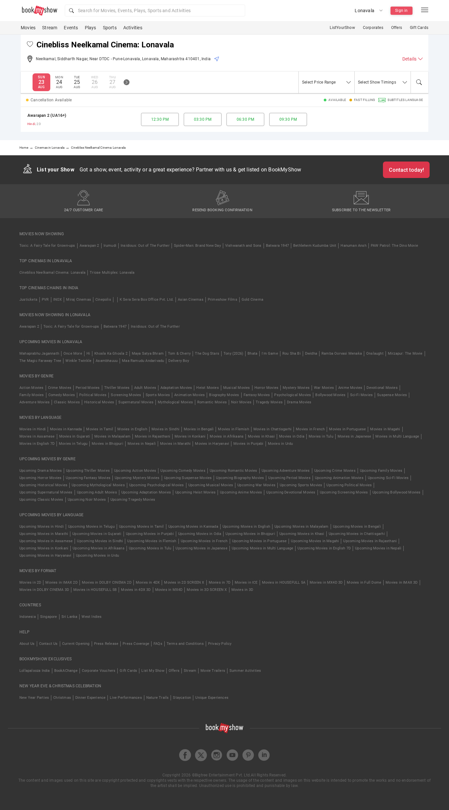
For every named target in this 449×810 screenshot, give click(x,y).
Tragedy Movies (269, 402)
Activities (132, 27)
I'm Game (270, 353)
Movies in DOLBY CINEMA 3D (44, 590)
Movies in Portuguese (347, 429)
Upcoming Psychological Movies (156, 485)
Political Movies (92, 395)
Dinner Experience (90, 698)
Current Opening (76, 644)
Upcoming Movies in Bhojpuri (250, 534)
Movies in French (310, 429)
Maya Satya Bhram (148, 353)
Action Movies (31, 388)
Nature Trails (157, 698)
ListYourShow (342, 27)
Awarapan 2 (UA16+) (46, 115)
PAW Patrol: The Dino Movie (394, 245)
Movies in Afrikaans (227, 436)
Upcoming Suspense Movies (188, 478)
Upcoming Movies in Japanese (201, 548)
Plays (90, 27)
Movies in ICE (246, 582)
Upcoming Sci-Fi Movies (388, 478)
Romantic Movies (212, 402)
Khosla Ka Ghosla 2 (111, 353)
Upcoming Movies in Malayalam (301, 526)
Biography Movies (224, 395)
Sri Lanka (69, 617)
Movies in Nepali (142, 444)
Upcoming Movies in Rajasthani (370, 541)
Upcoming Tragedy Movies (132, 499)
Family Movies (31, 395)
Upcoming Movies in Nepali (378, 548)
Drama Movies (299, 402)
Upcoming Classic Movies (41, 499)
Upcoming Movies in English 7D (324, 548)
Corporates (373, 27)
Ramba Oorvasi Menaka (341, 353)
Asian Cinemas (190, 299)
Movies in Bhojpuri (107, 444)
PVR (45, 299)
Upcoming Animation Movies (339, 478)
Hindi (31, 124)
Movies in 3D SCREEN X (207, 590)
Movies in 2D (30, 582)
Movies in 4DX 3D (136, 590)
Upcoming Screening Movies (344, 492)
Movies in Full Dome (364, 582)
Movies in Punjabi (248, 444)
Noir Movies (241, 402)
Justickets (28, 299)
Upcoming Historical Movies (43, 485)
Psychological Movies (292, 395)
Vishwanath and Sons (243, 245)
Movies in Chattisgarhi (272, 429)
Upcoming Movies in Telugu (91, 526)
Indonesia (27, 617)
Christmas (62, 698)
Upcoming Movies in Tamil (141, 526)
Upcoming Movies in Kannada (193, 526)
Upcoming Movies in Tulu (150, 548)
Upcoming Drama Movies (40, 470)
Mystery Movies (296, 388)
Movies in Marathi (175, 444)
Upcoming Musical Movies (210, 485)
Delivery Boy (178, 361)
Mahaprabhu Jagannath (39, 353)
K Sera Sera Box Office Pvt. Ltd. (147, 299)
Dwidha (311, 353)
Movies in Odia (291, 436)
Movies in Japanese (354, 436)
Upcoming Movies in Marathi (43, 534)
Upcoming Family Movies (381, 470)
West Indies (92, 617)
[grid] (224, 119)
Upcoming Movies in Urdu (97, 555)
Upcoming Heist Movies (195, 492)
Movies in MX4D (169, 590)
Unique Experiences (211, 698)
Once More (72, 353)
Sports (110, 27)
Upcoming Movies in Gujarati (96, 534)
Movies (28, 27)
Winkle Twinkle (78, 361)
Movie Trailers (213, 671)
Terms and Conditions (185, 644)
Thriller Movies (117, 388)
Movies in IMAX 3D (401, 582)
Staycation (182, 698)
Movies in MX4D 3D (326, 582)
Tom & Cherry (179, 353)
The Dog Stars (207, 353)
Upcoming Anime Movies (241, 492)
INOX (57, 299)
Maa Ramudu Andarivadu (143, 361)
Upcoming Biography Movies (240, 478)
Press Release (106, 644)
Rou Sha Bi (291, 353)
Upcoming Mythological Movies (98, 485)
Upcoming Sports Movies (301, 485)
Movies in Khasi (261, 436)
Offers (396, 27)
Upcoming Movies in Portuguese (259, 541)
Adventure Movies (34, 402)
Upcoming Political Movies (349, 485)
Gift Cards (419, 27)
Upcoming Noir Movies (87, 499)
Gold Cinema (252, 299)
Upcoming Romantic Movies (233, 470)
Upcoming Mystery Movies (137, 478)
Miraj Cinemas (78, 299)
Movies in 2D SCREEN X (184, 582)
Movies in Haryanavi (212, 444)
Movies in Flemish (233, 429)
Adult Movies (145, 388)
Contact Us (48, 644)
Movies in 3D (242, 590)
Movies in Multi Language (397, 436)
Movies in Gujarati (74, 436)
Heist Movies (207, 388)
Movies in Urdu (280, 444)
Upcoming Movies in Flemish (151, 541)
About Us (27, 644)
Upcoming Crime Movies (335, 470)
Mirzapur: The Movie (405, 353)
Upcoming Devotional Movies (290, 492)
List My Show (152, 671)
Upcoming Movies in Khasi (301, 534)
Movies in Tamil (99, 429)
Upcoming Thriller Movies (88, 470)
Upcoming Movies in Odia (200, 534)
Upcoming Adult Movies (97, 492)
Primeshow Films (222, 299)
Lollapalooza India (34, 671)
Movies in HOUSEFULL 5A (283, 582)
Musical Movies (236, 388)
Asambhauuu (107, 361)
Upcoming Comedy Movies (182, 470)
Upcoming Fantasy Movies (88, 478)
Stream (49, 27)
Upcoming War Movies (256, 485)
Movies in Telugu (73, 444)
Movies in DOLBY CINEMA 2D (106, 582)
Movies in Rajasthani (152, 436)
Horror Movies (266, 388)
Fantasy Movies (257, 395)
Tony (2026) (233, 353)
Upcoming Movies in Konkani (43, 548)
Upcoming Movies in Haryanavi (45, 555)
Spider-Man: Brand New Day (197, 245)
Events (71, 27)
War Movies (324, 388)
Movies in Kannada (66, 429)
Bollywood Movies (330, 395)
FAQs (158, 644)
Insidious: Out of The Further (145, 245)
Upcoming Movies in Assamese (46, 541)
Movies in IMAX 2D (61, 582)
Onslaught (375, 353)
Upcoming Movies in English (246, 526)
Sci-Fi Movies (361, 395)
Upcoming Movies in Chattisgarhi (357, 534)
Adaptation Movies (176, 388)
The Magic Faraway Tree (40, 361)
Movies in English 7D (37, 444)
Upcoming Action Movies (135, 470)
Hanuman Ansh (353, 245)
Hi (88, 353)
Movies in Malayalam (112, 436)
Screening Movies (126, 395)
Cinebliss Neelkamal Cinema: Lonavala (52, 272)
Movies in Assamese (37, 436)
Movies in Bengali (199, 429)
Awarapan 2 (89, 245)
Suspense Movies (392, 395)
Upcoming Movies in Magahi (315, 541)
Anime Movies (350, 388)
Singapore (48, 617)
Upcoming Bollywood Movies (396, 492)
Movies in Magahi (385, 429)
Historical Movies (99, 402)
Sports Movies (158, 395)
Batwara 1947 (277, 245)
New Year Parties (34, 698)
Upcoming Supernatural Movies (46, 492)
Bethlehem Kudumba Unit (314, 245)
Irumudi (110, 245)
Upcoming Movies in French (204, 541)
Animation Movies (189, 395)
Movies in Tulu (321, 436)
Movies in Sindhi (165, 429)
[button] (155, 10)
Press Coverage (136, 644)
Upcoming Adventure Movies (286, 470)
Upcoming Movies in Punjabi (150, 534)
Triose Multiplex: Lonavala (112, 272)
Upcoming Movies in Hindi (41, 526)
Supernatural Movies (136, 402)
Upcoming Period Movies (289, 478)
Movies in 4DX (148, 582)
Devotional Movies (381, 388)
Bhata (252, 353)
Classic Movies (67, 402)
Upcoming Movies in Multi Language (263, 548)
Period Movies (88, 388)
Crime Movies (59, 388)
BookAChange (66, 671)
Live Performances (126, 698)
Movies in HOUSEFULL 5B (95, 590)
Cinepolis (103, 299)
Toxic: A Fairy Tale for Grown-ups (47, 245)
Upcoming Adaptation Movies (146, 492)
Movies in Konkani (190, 436)
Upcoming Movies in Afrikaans (99, 548)
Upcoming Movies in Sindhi (100, 541)
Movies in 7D (219, 582)
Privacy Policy (220, 644)
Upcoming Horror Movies (40, 478)
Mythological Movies (175, 402)
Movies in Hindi (32, 429)
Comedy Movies (61, 395)
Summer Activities (245, 671)
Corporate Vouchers (99, 671)
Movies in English (132, 429)
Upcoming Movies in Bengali (357, 526)
